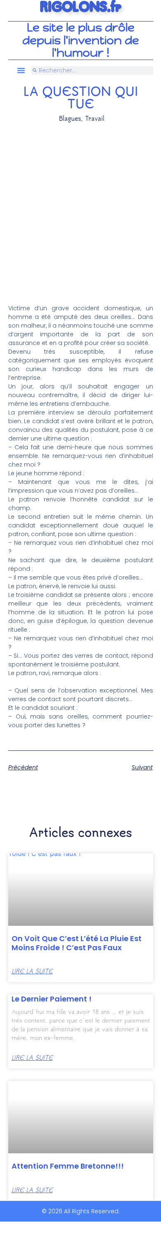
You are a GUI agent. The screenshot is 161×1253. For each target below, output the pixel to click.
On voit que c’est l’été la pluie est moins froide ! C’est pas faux (77, 943)
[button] (21, 70)
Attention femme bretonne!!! (68, 1166)
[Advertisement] (80, 207)
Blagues (70, 118)
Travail (94, 118)
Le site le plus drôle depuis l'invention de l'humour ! (80, 40)
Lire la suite (32, 971)
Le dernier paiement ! (52, 999)
